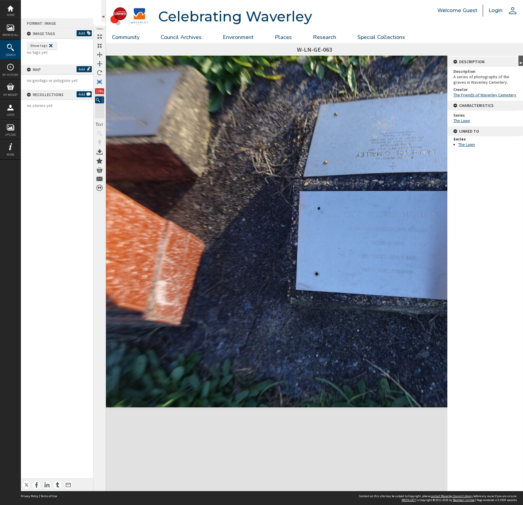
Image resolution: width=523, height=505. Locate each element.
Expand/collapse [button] (520, 61)
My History (10, 75)
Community (126, 37)
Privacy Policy (29, 496)
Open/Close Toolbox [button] (103, 11)
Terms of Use (49, 496)
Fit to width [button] (100, 54)
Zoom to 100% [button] (100, 81)
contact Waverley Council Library (452, 496)
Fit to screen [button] (100, 45)
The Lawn (461, 120)
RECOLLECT (409, 500)
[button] (99, 99)
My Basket (10, 95)
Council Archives (181, 37)
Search (10, 55)
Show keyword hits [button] (100, 133)
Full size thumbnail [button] (100, 36)
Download (100, 151)
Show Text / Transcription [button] (100, 124)
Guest (470, 10)
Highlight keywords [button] (100, 142)
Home (11, 15)
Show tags (39, 45)
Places (283, 37)
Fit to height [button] (100, 63)
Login (11, 115)
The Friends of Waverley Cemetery (484, 95)
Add (82, 33)
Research (324, 37)
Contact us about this (100, 178)
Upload (10, 135)
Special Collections (381, 37)
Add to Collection (100, 160)
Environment (238, 37)
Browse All (10, 35)
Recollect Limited (464, 500)
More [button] (10, 155)
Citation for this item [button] (100, 188)
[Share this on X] (26, 482)
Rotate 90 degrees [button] (100, 72)
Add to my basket (100, 169)
